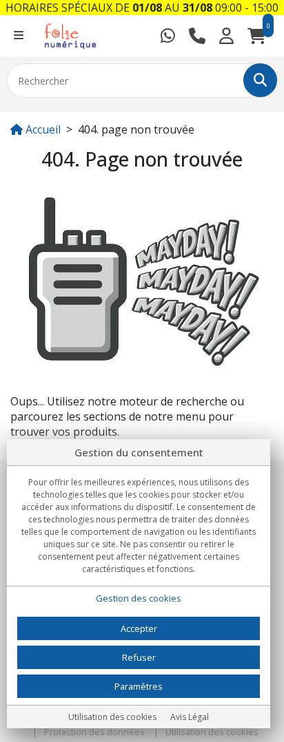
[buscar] (260, 80)
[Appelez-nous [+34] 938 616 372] (197, 35)
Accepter (139, 628)
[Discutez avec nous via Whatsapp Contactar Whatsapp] (168, 35)
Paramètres (138, 686)
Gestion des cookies (138, 598)
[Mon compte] (226, 35)
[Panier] (257, 35)
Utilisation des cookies (211, 731)
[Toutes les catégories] (18, 35)
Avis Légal (189, 717)
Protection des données (94, 731)
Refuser (139, 657)
